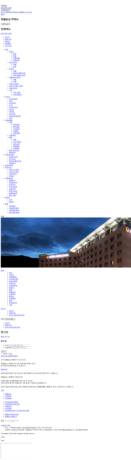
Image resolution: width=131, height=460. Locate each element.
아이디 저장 (7, 354)
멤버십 (7, 41)
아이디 (7, 345)
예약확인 (8, 43)
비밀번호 (8, 347)
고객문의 (8, 396)
